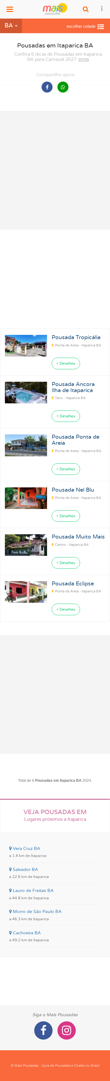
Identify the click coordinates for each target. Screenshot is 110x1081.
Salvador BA (29, 873)
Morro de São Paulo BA (35, 915)
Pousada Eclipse (73, 584)
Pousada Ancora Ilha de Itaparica (73, 387)
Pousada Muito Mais (78, 537)
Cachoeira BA (29, 936)
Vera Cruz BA (27, 852)
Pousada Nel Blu (73, 490)
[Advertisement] (55, 170)
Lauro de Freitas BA (31, 894)
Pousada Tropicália (76, 337)
